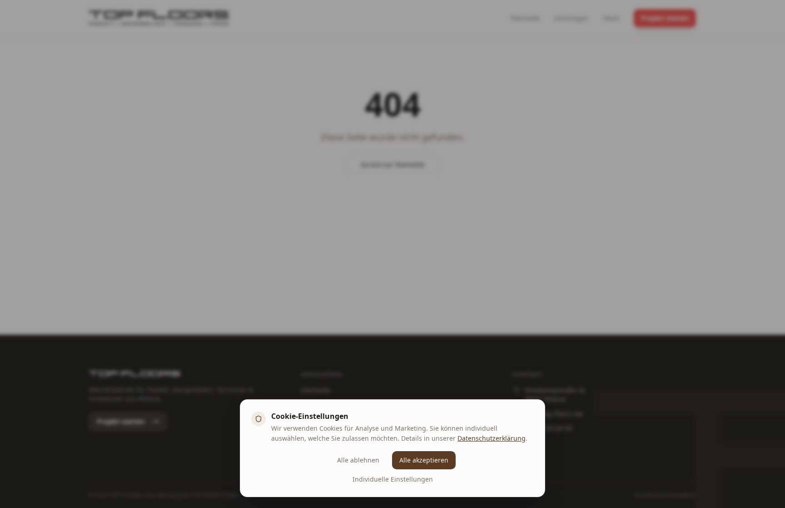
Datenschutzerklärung (491, 438)
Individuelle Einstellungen (393, 479)
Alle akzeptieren (423, 460)
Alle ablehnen (358, 460)
